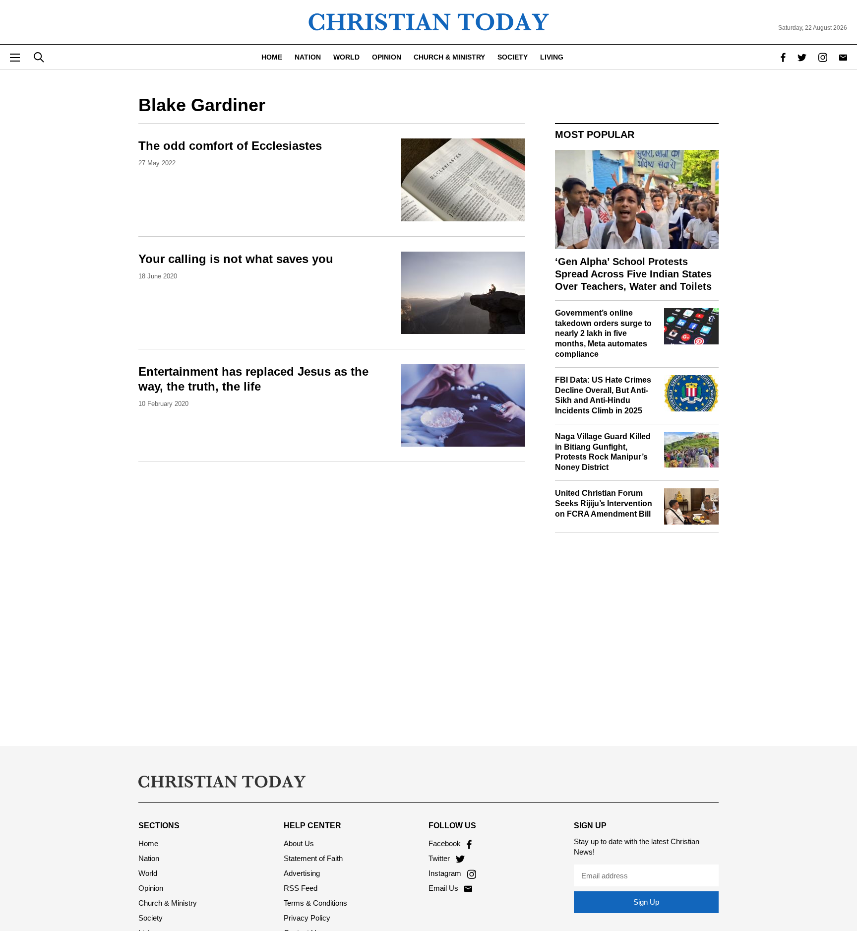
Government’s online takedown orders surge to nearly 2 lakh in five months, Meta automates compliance (603, 333)
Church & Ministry (449, 57)
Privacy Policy (307, 918)
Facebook (445, 843)
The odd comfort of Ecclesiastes (230, 145)
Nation (308, 57)
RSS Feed (300, 888)
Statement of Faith (313, 858)
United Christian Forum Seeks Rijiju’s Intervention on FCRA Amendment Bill (603, 503)
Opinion (386, 57)
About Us (299, 843)
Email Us (444, 888)
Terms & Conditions (315, 903)
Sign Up (646, 902)
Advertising (302, 873)
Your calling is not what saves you (235, 259)
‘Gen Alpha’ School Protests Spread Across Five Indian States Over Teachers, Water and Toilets (633, 274)
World (346, 57)
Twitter (440, 858)
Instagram (445, 873)
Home (271, 57)
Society (512, 57)
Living (551, 57)
